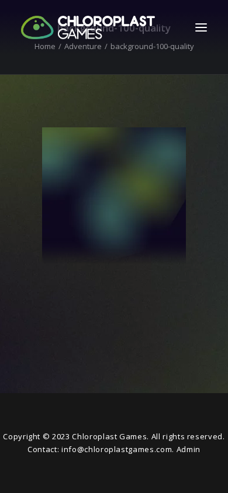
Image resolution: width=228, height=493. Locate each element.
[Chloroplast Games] (88, 27)
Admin (189, 449)
